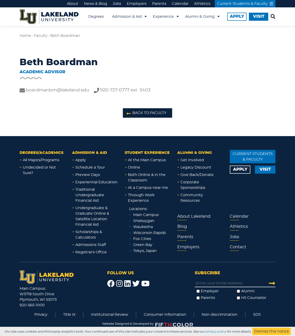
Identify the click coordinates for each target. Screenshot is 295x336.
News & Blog (95, 4)
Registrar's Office (91, 252)
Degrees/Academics (41, 153)
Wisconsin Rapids (149, 233)
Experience (163, 16)
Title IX (69, 314)
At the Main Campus (147, 160)
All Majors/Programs (41, 160)
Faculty (40, 36)
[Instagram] (119, 284)
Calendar (180, 4)
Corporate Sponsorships (192, 185)
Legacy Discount (195, 167)
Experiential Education (96, 182)
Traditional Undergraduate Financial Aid (89, 195)
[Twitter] (136, 284)
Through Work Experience (141, 197)
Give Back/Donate (197, 175)
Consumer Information (165, 314)
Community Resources (191, 197)
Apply (80, 160)
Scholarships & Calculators (88, 234)
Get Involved (192, 160)
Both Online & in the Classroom (146, 177)
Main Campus (146, 215)
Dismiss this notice (271, 331)
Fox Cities (142, 239)
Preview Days (87, 175)
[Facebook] (111, 284)
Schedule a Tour (90, 167)
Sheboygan (143, 221)
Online (134, 167)
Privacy (40, 314)
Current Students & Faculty (242, 4)
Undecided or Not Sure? (39, 170)
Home (25, 36)
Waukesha (143, 227)
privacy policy (215, 331)
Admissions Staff (90, 245)
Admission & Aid (127, 16)
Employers (137, 4)
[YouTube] (145, 284)
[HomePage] (47, 276)
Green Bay (142, 245)
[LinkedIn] (127, 284)
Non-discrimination (219, 314)
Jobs (117, 4)
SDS (257, 314)
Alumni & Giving (200, 16)
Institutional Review (109, 314)
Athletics (202, 4)
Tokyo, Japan (145, 251)
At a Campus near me (148, 188)
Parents (159, 4)
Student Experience (147, 153)
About (72, 4)
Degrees (96, 16)
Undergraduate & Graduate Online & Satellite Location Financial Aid (92, 216)
